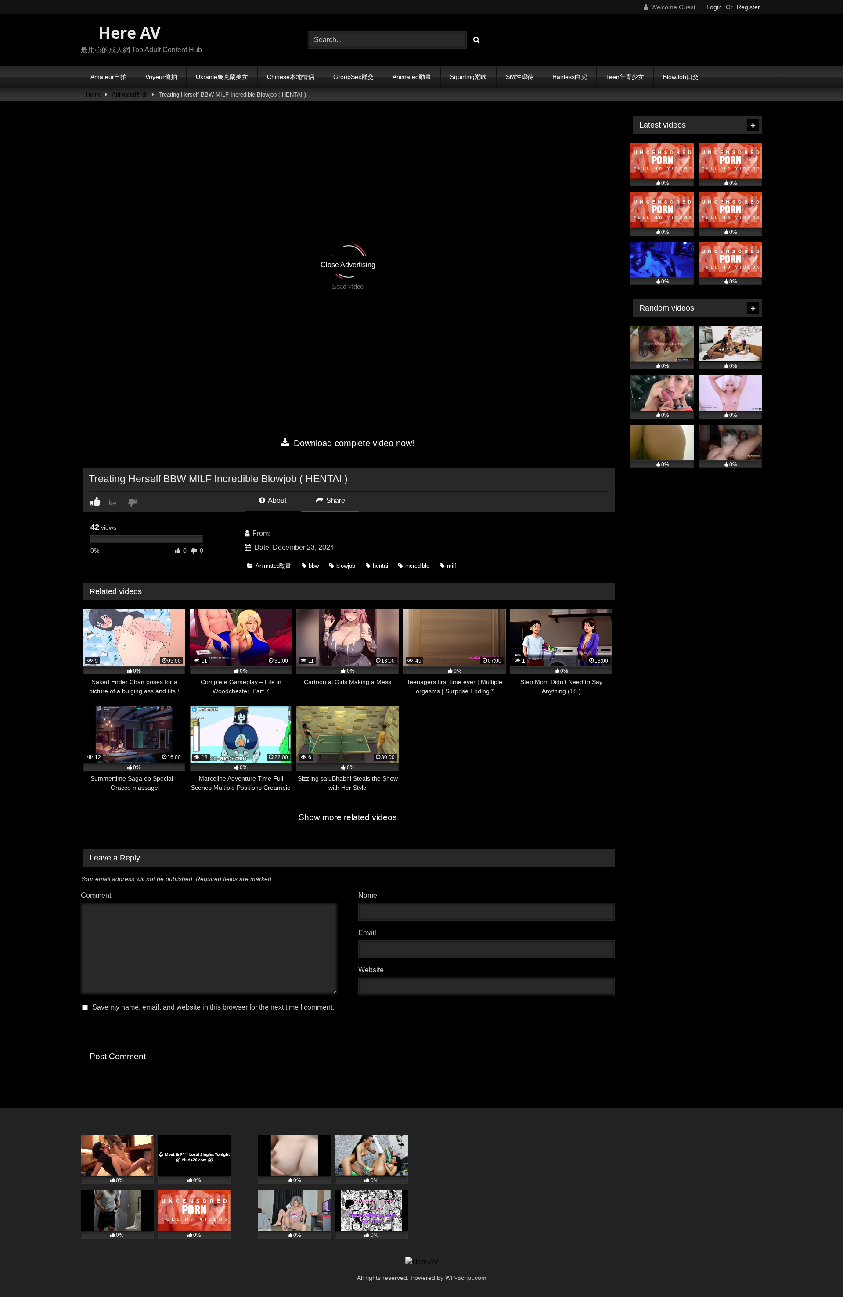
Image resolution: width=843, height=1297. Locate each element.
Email (369, 932)
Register (748, 7)
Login (714, 7)
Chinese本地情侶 (290, 76)
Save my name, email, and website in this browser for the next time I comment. (213, 1007)
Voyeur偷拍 (161, 76)
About (276, 500)
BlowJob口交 (681, 76)
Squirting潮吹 (468, 76)
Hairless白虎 (569, 76)
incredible (417, 566)
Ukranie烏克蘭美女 (222, 76)
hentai (380, 566)
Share (334, 500)
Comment (96, 895)
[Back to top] (815, 1270)
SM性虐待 (519, 76)
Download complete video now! (352, 443)
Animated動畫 (412, 76)
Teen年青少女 (625, 76)
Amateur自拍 (108, 76)
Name (370, 895)
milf (451, 566)
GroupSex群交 (353, 76)
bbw (314, 566)
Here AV (127, 32)
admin (282, 533)
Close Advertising (348, 265)
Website (371, 970)
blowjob (345, 566)
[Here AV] (421, 1262)
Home (93, 94)
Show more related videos (348, 817)
